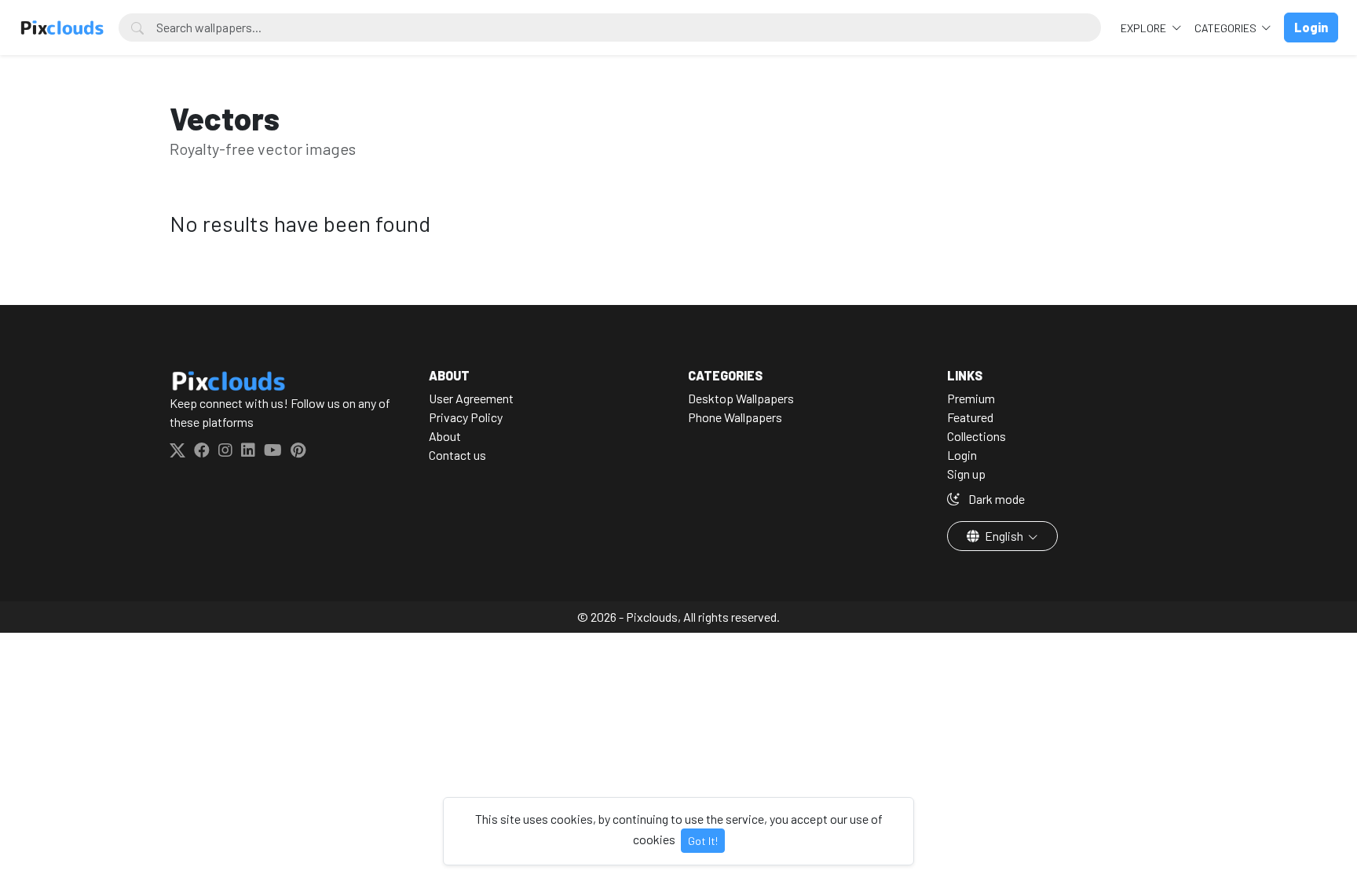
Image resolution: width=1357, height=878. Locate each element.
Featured (970, 417)
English (1004, 535)
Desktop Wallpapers (741, 398)
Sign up (966, 473)
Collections (976, 435)
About (445, 435)
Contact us (457, 454)
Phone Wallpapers (735, 417)
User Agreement (471, 398)
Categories (1226, 28)
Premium (971, 398)
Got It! (703, 840)
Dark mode (995, 498)
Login (962, 454)
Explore (1145, 28)
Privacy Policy (466, 417)
